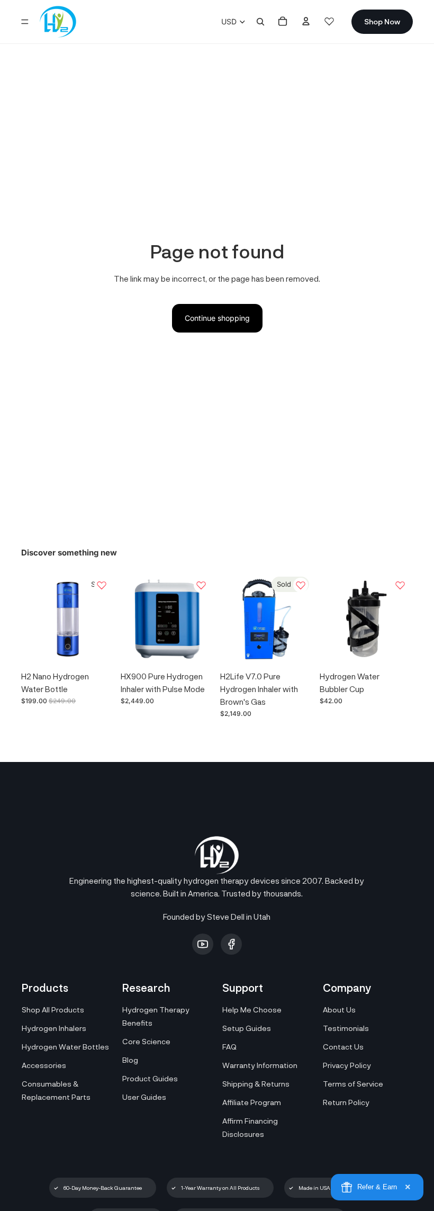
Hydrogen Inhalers (54, 1028)
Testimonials (346, 1028)
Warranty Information (259, 1065)
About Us (339, 1009)
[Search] (260, 21)
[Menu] (25, 21)
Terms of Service (353, 1083)
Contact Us (343, 1046)
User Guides (144, 1096)
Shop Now (382, 21)
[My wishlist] (329, 21)
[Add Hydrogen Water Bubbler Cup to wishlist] (400, 585)
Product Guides (150, 1078)
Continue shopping (217, 317)
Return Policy (346, 1102)
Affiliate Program (251, 1102)
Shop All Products (53, 1009)
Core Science (146, 1041)
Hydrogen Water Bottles (65, 1046)
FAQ (229, 1046)
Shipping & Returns (256, 1083)
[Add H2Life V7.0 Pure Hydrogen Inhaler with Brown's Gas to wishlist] (300, 585)
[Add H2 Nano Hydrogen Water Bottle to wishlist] (101, 585)
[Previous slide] (32, 619)
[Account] (306, 21)
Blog (130, 1059)
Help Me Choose (252, 1009)
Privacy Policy (347, 1065)
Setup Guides (246, 1028)
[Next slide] (102, 619)
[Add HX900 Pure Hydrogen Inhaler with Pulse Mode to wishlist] (201, 585)
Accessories (44, 1065)
